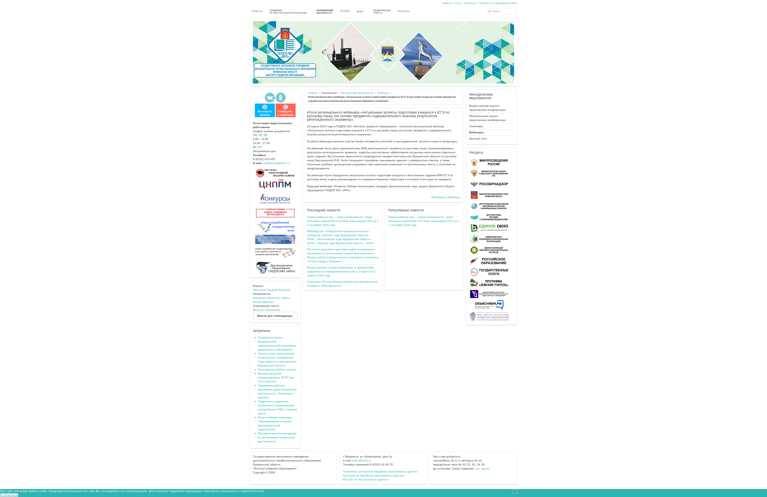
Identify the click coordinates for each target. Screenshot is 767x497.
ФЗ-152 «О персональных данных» (366, 479)
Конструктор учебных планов (277, 369)
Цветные (267, 301)
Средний (272, 289)
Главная (312, 93)
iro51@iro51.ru (361, 460)
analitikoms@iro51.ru (276, 163)
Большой (284, 289)
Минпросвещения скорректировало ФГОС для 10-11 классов (276, 377)
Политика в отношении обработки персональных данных (380, 471)
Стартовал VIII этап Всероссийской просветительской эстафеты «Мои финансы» (342, 283)
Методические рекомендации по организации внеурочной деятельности (277, 437)
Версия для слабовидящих (275, 315)
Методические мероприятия (357, 93)
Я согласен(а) (9, 495)
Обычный (259, 289)
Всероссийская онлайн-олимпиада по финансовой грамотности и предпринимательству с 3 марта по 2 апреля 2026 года (341, 271)
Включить (274, 297)
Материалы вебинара (445, 197)
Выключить (260, 297)
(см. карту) (482, 468)
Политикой (257, 491)
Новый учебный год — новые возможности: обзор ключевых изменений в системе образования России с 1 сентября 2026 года (343, 221)
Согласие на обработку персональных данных (373, 475)
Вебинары (383, 93)
